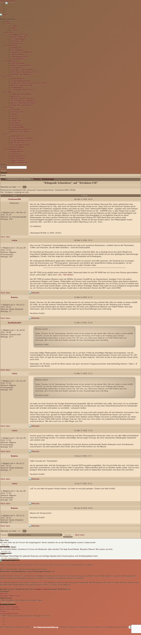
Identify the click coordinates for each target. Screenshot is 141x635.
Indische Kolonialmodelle (22, 85)
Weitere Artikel (17, 147)
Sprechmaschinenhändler (22, 70)
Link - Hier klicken (65, 275)
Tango (13, 114)
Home (8, 21)
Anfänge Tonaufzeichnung (22, 99)
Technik (9, 92)
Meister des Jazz (18, 143)
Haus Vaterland (17, 158)
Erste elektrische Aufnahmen (23, 101)
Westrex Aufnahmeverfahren (23, 103)
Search (3, 167)
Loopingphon (16, 87)
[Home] (3, 15)
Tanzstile (9, 107)
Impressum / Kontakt (9, 607)
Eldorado (15, 154)
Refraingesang (17, 41)
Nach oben (5, 237)
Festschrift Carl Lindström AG (24, 72)
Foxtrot (14, 116)
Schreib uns (5, 551)
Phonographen (17, 79)
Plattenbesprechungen (21, 74)
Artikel (13, 28)
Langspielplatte (17, 59)
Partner (3, 611)
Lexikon (14, 30)
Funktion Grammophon (21, 94)
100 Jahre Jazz (17, 136)
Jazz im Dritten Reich (20, 145)
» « (45, 627)
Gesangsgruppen (18, 39)
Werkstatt (15, 96)
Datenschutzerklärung (9, 609)
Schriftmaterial (12, 61)
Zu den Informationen (10, 558)
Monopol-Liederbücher (21, 129)
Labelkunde (16, 48)
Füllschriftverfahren (19, 57)
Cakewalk (15, 110)
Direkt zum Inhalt (7, 1)
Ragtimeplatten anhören (21, 140)
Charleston (16, 121)
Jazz (8, 134)
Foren (8, 23)
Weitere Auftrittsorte (19, 163)
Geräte (9, 76)
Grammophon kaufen (9, 614)
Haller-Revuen (17, 160)
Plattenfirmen (11, 46)
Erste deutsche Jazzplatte (22, 138)
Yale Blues (15, 123)
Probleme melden (8, 602)
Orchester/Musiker (19, 37)
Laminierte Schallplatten (21, 52)
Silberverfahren (17, 54)
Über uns (4, 545)
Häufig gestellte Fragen (10, 596)
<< (19, 187)
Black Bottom (16, 125)
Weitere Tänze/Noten (20, 132)
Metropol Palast (18, 156)
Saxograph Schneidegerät (22, 90)
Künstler (9, 32)
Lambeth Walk (17, 127)
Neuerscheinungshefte (21, 65)
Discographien (17, 50)
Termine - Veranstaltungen (43, 179)
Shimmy (14, 118)
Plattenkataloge (18, 63)
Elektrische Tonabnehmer (22, 105)
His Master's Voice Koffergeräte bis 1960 (28, 83)
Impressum (42, 589)
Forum (14, 26)
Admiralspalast (17, 152)
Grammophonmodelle (20, 81)
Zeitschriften (16, 68)
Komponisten (16, 43)
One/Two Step (17, 112)
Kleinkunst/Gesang (19, 35)
